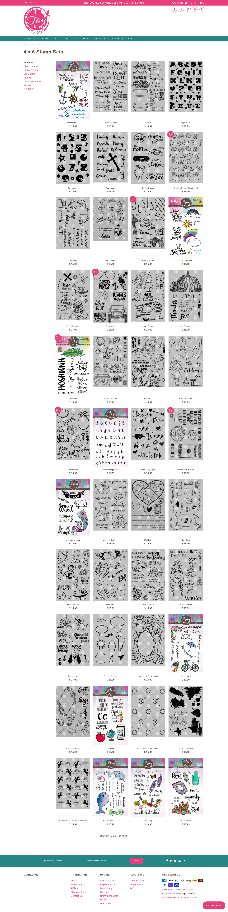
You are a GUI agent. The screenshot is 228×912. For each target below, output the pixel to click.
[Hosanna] (73, 365)
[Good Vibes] (110, 296)
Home (28, 39)
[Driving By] (73, 223)
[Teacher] (110, 715)
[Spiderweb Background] (148, 640)
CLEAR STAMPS (42, 39)
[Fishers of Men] (148, 223)
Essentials (101, 39)
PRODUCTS (28, 62)
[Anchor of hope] (73, 90)
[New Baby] (185, 505)
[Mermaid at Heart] (73, 507)
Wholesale (76, 884)
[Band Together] (110, 86)
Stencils (86, 39)
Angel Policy (136, 884)
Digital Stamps (31, 70)
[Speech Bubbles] (110, 640)
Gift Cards (29, 89)
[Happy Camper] (148, 296)
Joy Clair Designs (185, 890)
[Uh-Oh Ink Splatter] (185, 711)
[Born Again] (110, 157)
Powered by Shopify (170, 897)
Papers (115, 39)
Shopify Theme (168, 894)
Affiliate (75, 888)
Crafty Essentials (32, 81)
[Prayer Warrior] (185, 575)
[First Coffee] (110, 219)
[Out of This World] (73, 575)
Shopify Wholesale (189, 897)
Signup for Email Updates (52, 861)
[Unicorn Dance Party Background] (73, 783)
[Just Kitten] (148, 361)
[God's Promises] (185, 227)
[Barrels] (148, 86)
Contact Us (76, 896)
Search (74, 880)
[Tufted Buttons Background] (148, 711)
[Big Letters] (185, 86)
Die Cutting (72, 39)
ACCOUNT (177, 2)
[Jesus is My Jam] (110, 361)
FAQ (132, 888)
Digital (58, 39)
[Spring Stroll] (185, 643)
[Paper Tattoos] (110, 575)
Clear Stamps (31, 66)
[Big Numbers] (73, 158)
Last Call (128, 39)
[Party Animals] (148, 575)
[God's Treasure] (73, 295)
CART (197, 2)
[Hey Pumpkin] (185, 296)
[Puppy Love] (73, 640)
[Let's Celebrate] (185, 361)
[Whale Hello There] (110, 787)
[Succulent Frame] (73, 711)
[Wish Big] (148, 787)
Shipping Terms (79, 892)
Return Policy (137, 880)
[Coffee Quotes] (148, 158)
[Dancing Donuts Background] (185, 157)
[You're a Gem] (185, 786)
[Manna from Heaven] (185, 434)
